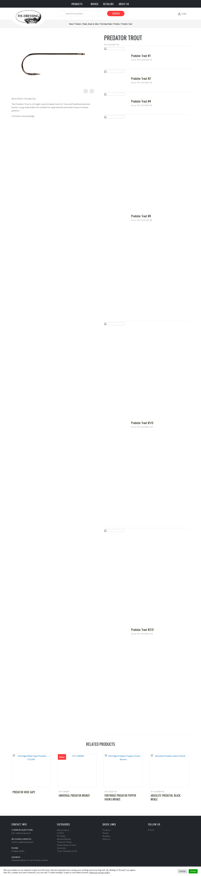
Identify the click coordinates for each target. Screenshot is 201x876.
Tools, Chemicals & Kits (67, 851)
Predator (116, 23)
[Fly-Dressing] (28, 17)
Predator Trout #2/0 (142, 629)
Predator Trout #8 (141, 216)
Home (71, 23)
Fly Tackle (61, 836)
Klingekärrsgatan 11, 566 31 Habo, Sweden (29, 860)
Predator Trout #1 (141, 55)
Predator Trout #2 (141, 78)
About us (106, 839)
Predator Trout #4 (141, 101)
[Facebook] (149, 833)
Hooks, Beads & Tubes (91, 23)
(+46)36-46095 (17, 851)
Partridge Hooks (106, 23)
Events (151, 830)
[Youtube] (156, 833)
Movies (106, 833)
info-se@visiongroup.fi (21, 833)
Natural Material (64, 839)
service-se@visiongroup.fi (22, 842)
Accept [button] (193, 871)
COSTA (60, 833)
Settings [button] (182, 871)
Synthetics (61, 848)
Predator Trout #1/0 (142, 423)
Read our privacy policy (99, 872)
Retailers (106, 836)
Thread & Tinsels (64, 842)
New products (63, 830)
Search (116, 13)
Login (184, 13)
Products (78, 23)
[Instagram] (153, 833)
